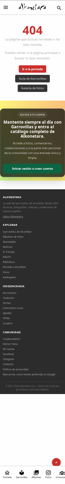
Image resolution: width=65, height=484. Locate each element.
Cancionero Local (13, 308)
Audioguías (9, 277)
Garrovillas (21, 477)
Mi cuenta (8, 349)
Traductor (8, 298)
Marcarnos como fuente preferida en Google (29, 374)
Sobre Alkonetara (13, 216)
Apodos (7, 313)
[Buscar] (59, 8)
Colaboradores (11, 339)
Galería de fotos (32, 88)
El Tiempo (9, 252)
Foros (6, 272)
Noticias (7, 246)
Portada (7, 477)
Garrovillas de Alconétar (17, 231)
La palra (7, 323)
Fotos (48, 477)
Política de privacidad (15, 369)
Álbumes (36, 477)
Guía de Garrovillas (32, 79)
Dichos (7, 303)
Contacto (8, 364)
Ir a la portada (32, 69)
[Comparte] (56, 462)
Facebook (8, 354)
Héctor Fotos (10, 344)
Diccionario (9, 293)
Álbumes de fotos (13, 236)
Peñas (6, 318)
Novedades (9, 241)
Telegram (8, 359)
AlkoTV (7, 257)
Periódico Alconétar (14, 267)
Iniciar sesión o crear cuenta (32, 169)
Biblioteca (9, 262)
